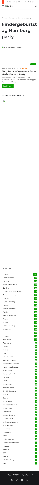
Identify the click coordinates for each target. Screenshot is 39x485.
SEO (4, 333)
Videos (5, 456)
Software (6, 322)
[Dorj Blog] (9, 6)
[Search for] (36, 7)
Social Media (7, 401)
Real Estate (7, 343)
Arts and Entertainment (11, 363)
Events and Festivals (10, 405)
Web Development (9, 315)
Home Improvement (10, 284)
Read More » (7, 86)
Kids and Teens (8, 387)
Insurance (6, 429)
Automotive (7, 329)
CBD (4, 453)
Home (5, 18)
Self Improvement (9, 439)
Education (6, 298)
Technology (7, 339)
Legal (5, 353)
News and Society (9, 374)
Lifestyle (6, 305)
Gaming (5, 346)
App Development (9, 308)
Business (6, 274)
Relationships (7, 412)
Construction (7, 384)
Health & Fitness (8, 278)
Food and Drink (8, 357)
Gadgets (6, 377)
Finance (6, 319)
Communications (9, 415)
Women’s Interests (9, 360)
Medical (5, 350)
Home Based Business (11, 367)
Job (4, 463)
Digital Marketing (9, 302)
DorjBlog (6, 68)
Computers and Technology (12, 291)
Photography (7, 408)
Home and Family (9, 326)
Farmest (6, 449)
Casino (5, 398)
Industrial (6, 446)
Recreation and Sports (11, 442)
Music (5, 436)
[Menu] (3, 7)
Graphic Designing (9, 391)
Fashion (5, 312)
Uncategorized (8, 418)
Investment (7, 432)
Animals (5, 394)
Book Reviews (8, 425)
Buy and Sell (7, 370)
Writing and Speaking (10, 422)
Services (6, 288)
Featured (6, 281)
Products (6, 336)
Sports (5, 381)
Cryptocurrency (8, 460)
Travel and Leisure (9, 295)
